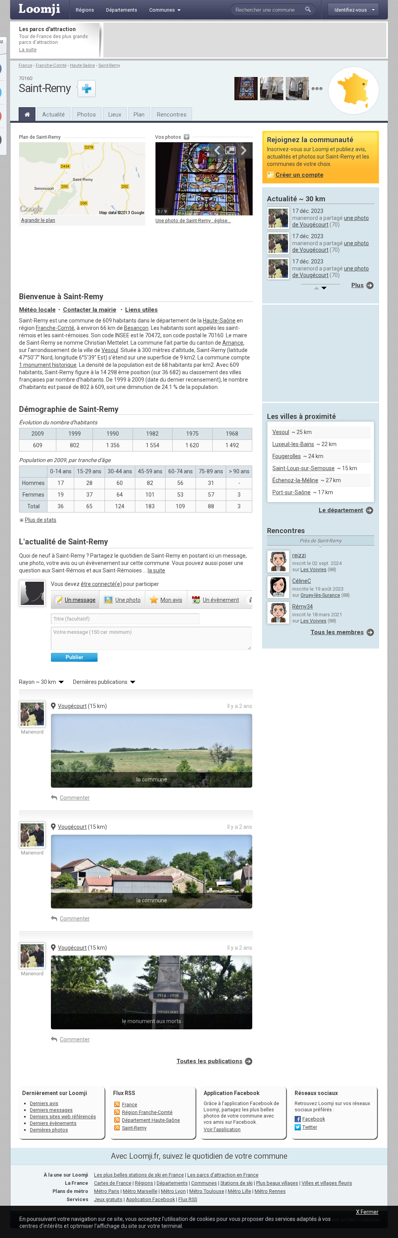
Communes (204, 1183)
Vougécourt (72, 706)
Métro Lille (239, 1191)
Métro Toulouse (206, 1191)
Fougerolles (286, 456)
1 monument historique (48, 365)
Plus (357, 285)
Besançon (136, 328)
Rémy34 (302, 606)
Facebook (313, 1119)
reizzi (299, 555)
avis (171, 600)
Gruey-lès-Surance (320, 595)
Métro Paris (106, 1191)
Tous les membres (337, 632)
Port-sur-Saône (291, 492)
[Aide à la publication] (251, 600)
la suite (156, 570)
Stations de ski (236, 1183)
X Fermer (367, 1212)
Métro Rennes (270, 1191)
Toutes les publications (209, 1061)
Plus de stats (40, 520)
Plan (139, 114)
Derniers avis (44, 1103)
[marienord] (32, 714)
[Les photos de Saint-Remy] (317, 89)
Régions (144, 1183)
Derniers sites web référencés (63, 1116)
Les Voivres (313, 569)
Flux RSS (124, 1093)
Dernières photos (49, 1130)
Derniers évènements (53, 1123)
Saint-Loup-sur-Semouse (303, 468)
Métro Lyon (173, 1191)
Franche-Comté (51, 65)
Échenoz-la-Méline (295, 480)
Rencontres (172, 114)
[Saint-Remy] (27, 113)
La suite (28, 49)
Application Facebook (150, 1199)
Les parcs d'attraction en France (222, 1175)
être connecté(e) (101, 584)
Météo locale (37, 309)
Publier (74, 657)
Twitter (309, 1127)
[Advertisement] (244, 40)
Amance (232, 343)
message (80, 600)
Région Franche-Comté (147, 1112)
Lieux (114, 114)
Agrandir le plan (38, 220)
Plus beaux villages (277, 1183)
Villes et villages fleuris (327, 1183)
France (25, 65)
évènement (221, 600)
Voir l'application (222, 1129)
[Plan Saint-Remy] (353, 90)
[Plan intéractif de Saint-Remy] (82, 178)
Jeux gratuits (108, 1199)
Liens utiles (141, 309)
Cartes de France (112, 1183)
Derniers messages (51, 1110)
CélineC (301, 581)
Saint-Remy (109, 65)
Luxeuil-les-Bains (293, 444)
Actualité (53, 114)
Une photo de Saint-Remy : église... (193, 220)
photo (128, 600)
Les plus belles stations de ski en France (139, 1175)
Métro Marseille (140, 1191)
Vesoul (109, 350)
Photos (86, 114)
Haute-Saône (82, 65)
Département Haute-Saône (151, 1120)
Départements (172, 1183)
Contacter (89, 309)
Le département (341, 510)
